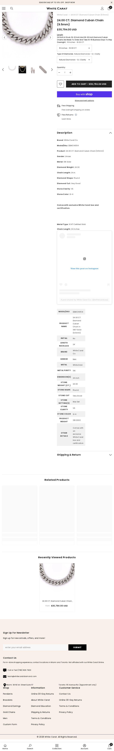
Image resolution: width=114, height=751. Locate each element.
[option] (57, 2)
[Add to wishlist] (60, 84)
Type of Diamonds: (78, 54)
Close (112, 3)
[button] (4, 37)
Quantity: (61, 67)
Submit (77, 647)
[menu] (3, 8)
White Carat (62, 15)
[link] (19, 534)
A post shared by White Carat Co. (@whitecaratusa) (84, 300)
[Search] (11, 8)
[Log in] (102, 8)
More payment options (84, 100)
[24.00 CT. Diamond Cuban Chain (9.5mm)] (57, 580)
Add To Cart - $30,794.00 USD (89, 84)
